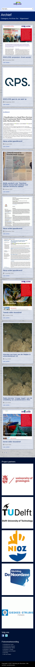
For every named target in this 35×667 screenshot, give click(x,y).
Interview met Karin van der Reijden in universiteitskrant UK (17, 355)
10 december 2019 (9, 60)
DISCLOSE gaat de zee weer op (14, 99)
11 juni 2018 (7, 402)
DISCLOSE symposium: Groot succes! (17, 57)
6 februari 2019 (8, 189)
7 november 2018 (9, 273)
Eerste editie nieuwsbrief (12, 442)
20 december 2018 (9, 231)
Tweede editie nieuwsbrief (12, 312)
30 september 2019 (9, 102)
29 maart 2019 (8, 144)
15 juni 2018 (7, 359)
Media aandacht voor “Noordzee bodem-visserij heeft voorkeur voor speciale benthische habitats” (15, 184)
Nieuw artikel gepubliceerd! (12, 141)
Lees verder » (6, 62)
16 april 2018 (7, 444)
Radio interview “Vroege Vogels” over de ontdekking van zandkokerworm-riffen (17, 399)
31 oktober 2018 (8, 315)
